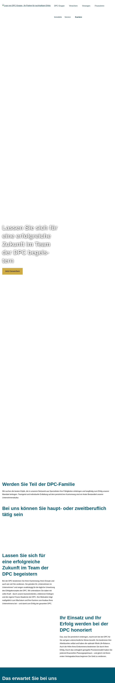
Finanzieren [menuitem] (99, 6)
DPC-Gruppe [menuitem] (59, 6)
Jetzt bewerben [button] (12, 271)
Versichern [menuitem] (73, 6)
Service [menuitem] (68, 17)
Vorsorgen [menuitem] (86, 6)
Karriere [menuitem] (78, 17)
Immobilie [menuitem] (58, 17)
